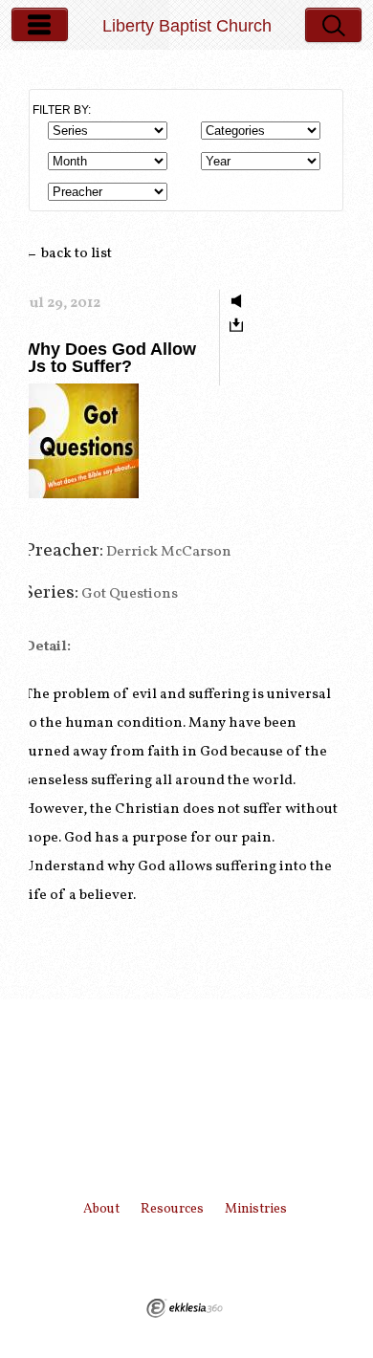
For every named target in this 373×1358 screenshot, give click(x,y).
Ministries (256, 1209)
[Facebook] (223, 1257)
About (101, 1209)
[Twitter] (166, 1257)
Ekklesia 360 (184, 1308)
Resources (172, 1209)
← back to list (68, 254)
